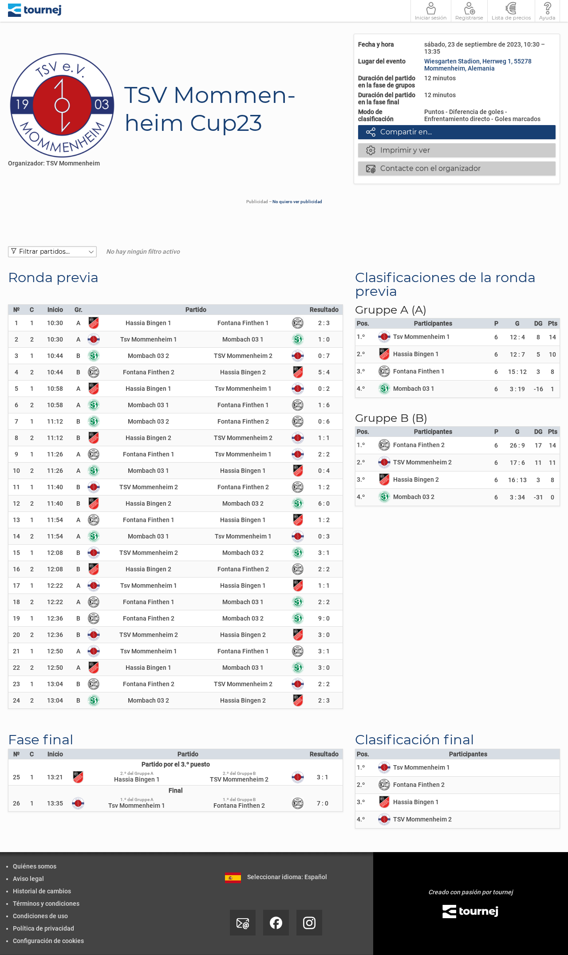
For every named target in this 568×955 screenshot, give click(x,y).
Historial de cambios (42, 891)
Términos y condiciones (46, 903)
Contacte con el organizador (423, 168)
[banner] (35, 11)
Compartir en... (399, 131)
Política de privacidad (43, 928)
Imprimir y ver (398, 150)
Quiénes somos (34, 866)
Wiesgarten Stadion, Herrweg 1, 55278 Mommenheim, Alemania (478, 65)
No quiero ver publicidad (297, 201)
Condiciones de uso (40, 916)
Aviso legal (28, 878)
